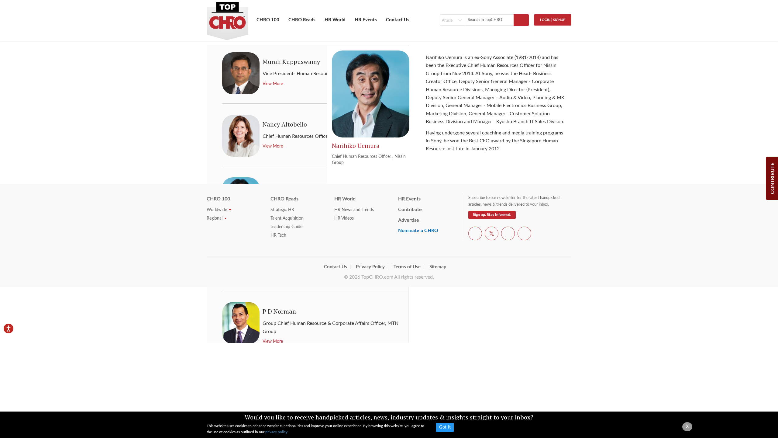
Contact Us (397, 20)
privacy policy (276, 432)
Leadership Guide (286, 227)
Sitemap (437, 267)
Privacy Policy (370, 267)
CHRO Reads (301, 20)
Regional (215, 218)
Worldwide (217, 210)
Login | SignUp (552, 20)
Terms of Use (407, 267)
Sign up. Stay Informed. (492, 215)
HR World (335, 20)
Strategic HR (282, 210)
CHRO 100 (267, 20)
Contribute (410, 209)
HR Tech (278, 235)
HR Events (366, 20)
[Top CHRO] (227, 18)
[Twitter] (491, 234)
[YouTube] (508, 234)
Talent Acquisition (287, 218)
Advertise (408, 220)
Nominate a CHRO (418, 230)
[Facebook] (475, 234)
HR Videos (344, 218)
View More (273, 341)
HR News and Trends (354, 210)
